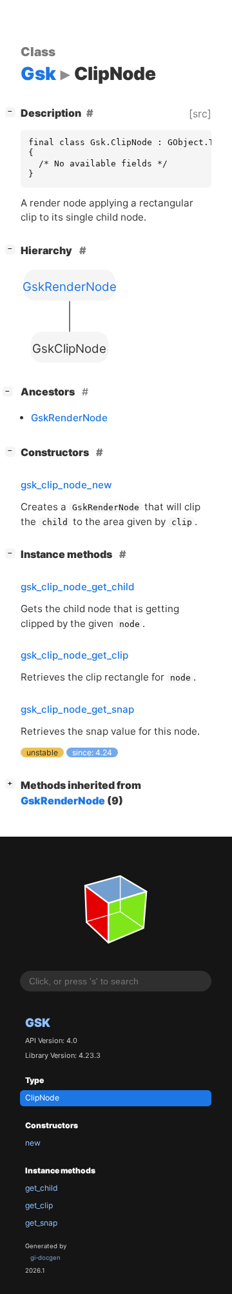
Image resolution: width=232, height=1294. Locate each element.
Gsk (37, 1022)
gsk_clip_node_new (66, 485)
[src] (200, 113)
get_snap (41, 1223)
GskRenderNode (69, 418)
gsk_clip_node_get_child (78, 587)
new (33, 1143)
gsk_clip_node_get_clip (74, 655)
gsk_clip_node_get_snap (77, 709)
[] (13, 111)
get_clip (39, 1205)
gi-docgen (45, 1257)
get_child (41, 1188)
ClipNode (42, 1097)
